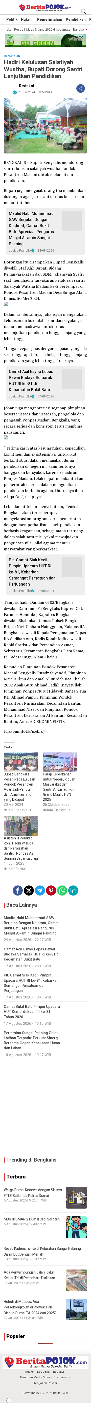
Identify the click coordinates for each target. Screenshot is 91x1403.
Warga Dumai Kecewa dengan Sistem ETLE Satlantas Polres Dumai (33, 1192)
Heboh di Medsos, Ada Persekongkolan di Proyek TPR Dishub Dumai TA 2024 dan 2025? (30, 1307)
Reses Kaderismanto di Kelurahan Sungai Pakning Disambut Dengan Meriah (42, 1251)
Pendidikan (76, 19)
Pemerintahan (49, 19)
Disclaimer (61, 1377)
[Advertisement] (45, 1106)
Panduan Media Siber (35, 1377)
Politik (11, 19)
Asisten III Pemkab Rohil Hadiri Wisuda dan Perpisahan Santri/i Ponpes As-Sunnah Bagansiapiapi (21, 848)
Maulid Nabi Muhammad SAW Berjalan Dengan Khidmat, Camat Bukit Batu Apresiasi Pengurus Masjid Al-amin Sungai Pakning (31, 229)
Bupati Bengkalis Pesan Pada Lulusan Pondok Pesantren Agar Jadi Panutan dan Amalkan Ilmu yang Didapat (19, 787)
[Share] (80, 88)
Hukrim (27, 19)
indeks (29, 1372)
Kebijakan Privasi (45, 1383)
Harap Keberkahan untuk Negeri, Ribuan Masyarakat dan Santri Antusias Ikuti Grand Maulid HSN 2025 (59, 787)
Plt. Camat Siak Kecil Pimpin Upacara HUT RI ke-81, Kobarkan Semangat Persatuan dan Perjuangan (32, 572)
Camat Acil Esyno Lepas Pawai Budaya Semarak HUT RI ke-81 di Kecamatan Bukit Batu (31, 381)
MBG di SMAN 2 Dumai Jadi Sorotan (32, 1219)
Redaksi (26, 86)
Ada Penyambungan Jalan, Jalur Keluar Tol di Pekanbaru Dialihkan (29, 1275)
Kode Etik (43, 1372)
